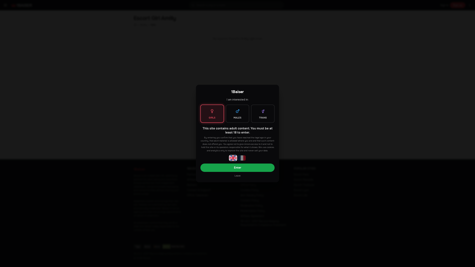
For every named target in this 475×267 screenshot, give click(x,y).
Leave (237, 175)
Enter (237, 167)
